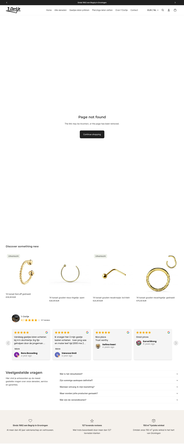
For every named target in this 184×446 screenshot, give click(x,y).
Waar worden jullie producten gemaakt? (79, 393)
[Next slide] (176, 343)
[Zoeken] (163, 10)
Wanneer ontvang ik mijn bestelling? (77, 387)
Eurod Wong (149, 341)
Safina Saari (109, 344)
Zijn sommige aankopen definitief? (76, 380)
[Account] (169, 10)
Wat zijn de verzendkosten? (73, 400)
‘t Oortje (25, 316)
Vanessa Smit (69, 353)
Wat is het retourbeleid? (71, 374)
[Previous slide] (8, 343)
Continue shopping (92, 134)
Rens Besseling (29, 353)
